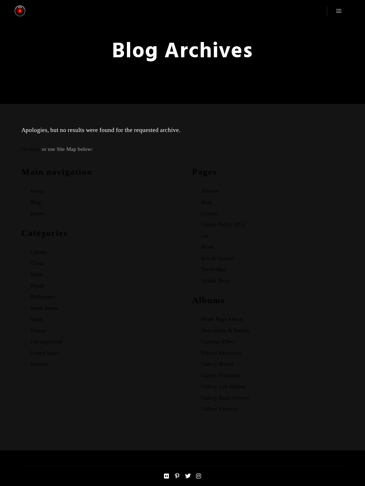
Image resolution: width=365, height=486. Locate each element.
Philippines (42, 297)
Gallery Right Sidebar (225, 398)
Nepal (36, 286)
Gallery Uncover (219, 409)
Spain (36, 319)
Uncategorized (46, 341)
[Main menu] (339, 11)
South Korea (44, 308)
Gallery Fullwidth (220, 375)
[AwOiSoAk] (20, 11)
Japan (36, 274)
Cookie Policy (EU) (223, 224)
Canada (38, 252)
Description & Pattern (225, 330)
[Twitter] (187, 476)
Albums (210, 191)
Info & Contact (218, 258)
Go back (30, 149)
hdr (205, 236)
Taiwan (38, 330)
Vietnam (39, 364)
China (36, 263)
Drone (37, 213)
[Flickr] (166, 476)
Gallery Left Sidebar (223, 386)
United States (45, 353)
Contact (209, 213)
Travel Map (213, 269)
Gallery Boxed (217, 364)
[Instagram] (198, 476)
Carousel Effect (218, 341)
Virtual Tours (215, 281)
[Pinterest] (177, 476)
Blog (35, 202)
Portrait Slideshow (221, 353)
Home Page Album (222, 319)
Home (37, 191)
